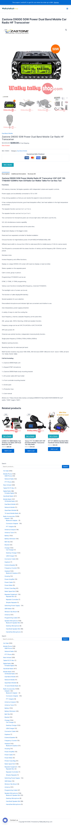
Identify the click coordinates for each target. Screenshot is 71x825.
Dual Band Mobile (7, 133)
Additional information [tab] (18, 174)
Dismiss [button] (56, 2)
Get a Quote (8, 165)
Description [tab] (6, 174)
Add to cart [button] (8, 451)
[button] (66, 30)
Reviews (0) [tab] (32, 174)
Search (4, 463)
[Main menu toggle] (67, 8)
